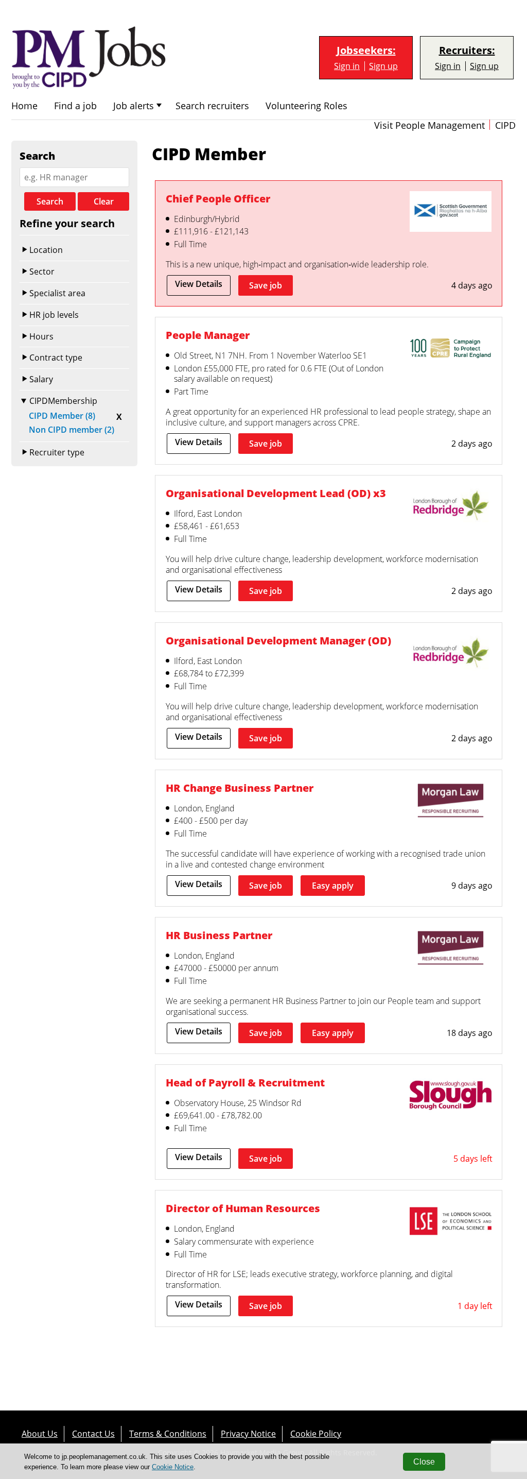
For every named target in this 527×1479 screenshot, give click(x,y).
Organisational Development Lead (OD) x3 (276, 493)
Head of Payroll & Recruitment (245, 1083)
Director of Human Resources (243, 1208)
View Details (198, 284)
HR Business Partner (219, 935)
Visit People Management (429, 125)
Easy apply (333, 885)
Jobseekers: (366, 50)
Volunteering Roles (306, 106)
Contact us (93, 1433)
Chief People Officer (218, 199)
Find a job (75, 106)
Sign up (383, 66)
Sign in (347, 66)
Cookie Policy (315, 1433)
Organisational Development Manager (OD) (278, 641)
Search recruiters (212, 106)
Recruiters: (467, 50)
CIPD (505, 125)
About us (40, 1433)
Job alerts (133, 106)
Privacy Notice (248, 1433)
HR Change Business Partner (239, 788)
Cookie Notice (173, 1467)
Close (424, 1461)
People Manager (208, 335)
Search (50, 201)
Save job (265, 285)
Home (24, 106)
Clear (104, 201)
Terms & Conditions (167, 1433)
